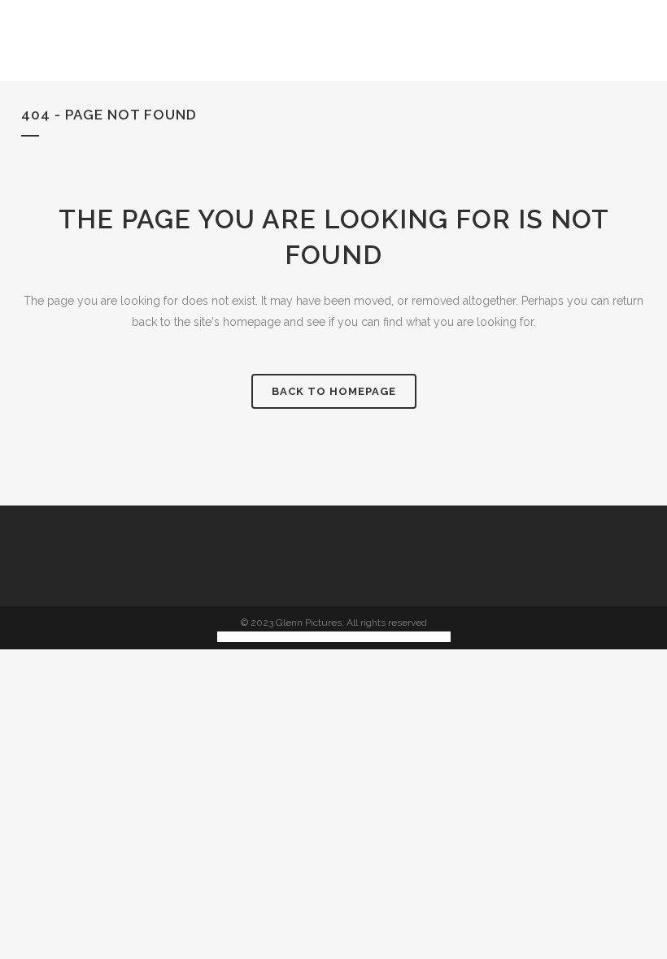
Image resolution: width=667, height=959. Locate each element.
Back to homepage (334, 391)
